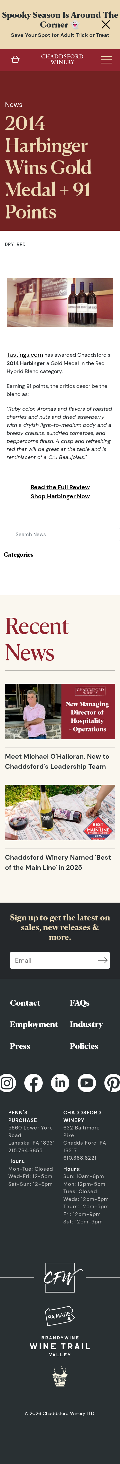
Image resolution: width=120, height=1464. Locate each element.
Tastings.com (25, 355)
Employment (34, 1024)
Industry (86, 1024)
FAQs (80, 1003)
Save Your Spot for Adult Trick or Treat (60, 35)
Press (20, 1046)
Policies (84, 1046)
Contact (25, 1003)
